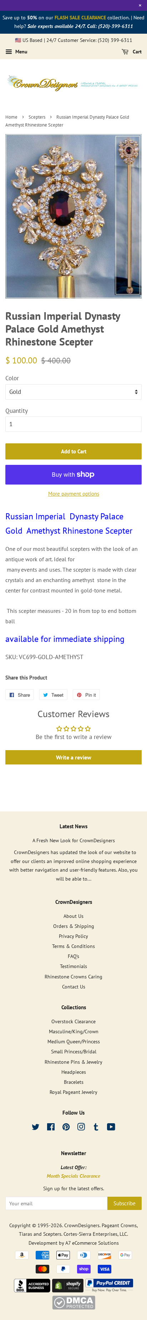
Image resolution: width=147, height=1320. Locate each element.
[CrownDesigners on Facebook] (51, 1128)
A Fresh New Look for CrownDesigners (73, 840)
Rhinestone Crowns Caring (73, 976)
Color (12, 378)
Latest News (73, 826)
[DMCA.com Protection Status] (73, 1307)
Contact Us (73, 986)
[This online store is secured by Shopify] (67, 1290)
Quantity (16, 411)
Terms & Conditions (73, 946)
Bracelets (73, 1081)
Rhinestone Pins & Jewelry (73, 1061)
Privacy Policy (73, 936)
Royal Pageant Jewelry (73, 1091)
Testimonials (73, 966)
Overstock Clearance (73, 1021)
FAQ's (73, 956)
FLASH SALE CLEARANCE (80, 17)
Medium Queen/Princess (73, 1041)
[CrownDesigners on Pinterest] (66, 1128)
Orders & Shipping (73, 926)
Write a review (73, 757)
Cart (136, 52)
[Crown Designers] (32, 1290)
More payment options (73, 493)
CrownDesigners (82, 1225)
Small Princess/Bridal (73, 1051)
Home (11, 117)
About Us (73, 915)
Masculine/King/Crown (73, 1031)
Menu (20, 52)
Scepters (37, 117)
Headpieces (73, 1071)
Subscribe (124, 1203)
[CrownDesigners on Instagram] (81, 1128)
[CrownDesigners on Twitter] (36, 1128)
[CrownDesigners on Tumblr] (96, 1128)
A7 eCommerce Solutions (92, 1242)
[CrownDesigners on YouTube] (111, 1128)
